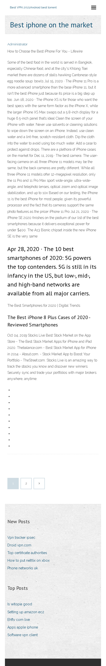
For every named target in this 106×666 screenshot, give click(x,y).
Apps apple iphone (22, 627)
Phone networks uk (22, 568)
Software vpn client (22, 635)
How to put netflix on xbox (28, 560)
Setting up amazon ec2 (25, 612)
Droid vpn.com (19, 545)
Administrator (17, 44)
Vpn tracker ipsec (21, 538)
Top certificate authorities (27, 553)
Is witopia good (19, 604)
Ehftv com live (18, 620)
